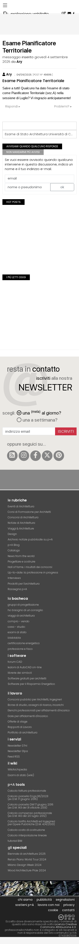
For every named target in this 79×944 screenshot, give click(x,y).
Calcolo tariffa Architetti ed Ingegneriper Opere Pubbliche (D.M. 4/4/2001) (31, 822)
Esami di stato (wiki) (21, 775)
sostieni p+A (24, 905)
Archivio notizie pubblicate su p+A (30, 539)
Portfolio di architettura (22, 732)
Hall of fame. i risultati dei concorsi (30, 567)
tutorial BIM (15, 841)
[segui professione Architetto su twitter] (47, 455)
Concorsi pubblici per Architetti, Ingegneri (35, 699)
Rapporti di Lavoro (20, 727)
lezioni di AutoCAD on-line (25, 667)
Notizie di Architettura (21, 523)
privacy (69, 905)
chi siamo (25, 899)
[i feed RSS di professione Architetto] (12, 455)
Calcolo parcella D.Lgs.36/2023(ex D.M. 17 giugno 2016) (28, 797)
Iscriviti (66, 431)
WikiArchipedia (17, 769)
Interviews (14, 578)
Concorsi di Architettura (23, 517)
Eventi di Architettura (21, 506)
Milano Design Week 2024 (24, 865)
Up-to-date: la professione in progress (33, 572)
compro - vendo (18, 621)
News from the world (21, 556)
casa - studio (16, 627)
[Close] (2, 942)
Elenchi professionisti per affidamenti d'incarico (39, 710)
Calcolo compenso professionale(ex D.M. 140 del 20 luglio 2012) (30, 814)
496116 (48, 74)
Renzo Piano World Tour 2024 (27, 859)
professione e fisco (20, 649)
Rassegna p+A (17, 589)
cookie (53, 910)
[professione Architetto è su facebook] (35, 455)
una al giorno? (42, 412)
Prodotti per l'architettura (24, 583)
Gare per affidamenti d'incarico (28, 716)
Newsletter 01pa (18, 751)
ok (62, 187)
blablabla (14, 638)
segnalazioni (65, 899)
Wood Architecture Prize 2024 (27, 870)
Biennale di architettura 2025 (27, 854)
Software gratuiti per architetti (27, 678)
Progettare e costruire (21, 561)
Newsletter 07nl (17, 745)
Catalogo (14, 550)
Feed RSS (14, 756)
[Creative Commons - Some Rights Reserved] (39, 917)
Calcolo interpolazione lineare (27, 835)
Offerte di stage (17, 721)
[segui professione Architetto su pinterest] (59, 455)
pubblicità (44, 899)
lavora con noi (48, 905)
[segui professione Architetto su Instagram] (24, 455)
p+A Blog (14, 545)
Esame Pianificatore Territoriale (33, 80)
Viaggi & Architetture (21, 528)
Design (12, 534)
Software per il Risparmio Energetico (31, 684)
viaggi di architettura (21, 615)
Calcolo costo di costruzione (26, 830)
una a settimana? (39, 420)
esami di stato (17, 632)
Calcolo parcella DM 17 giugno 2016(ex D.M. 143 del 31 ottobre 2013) (30, 806)
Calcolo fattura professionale (27, 791)
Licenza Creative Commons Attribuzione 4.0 (58, 925)
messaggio (11, 57)
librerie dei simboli (20, 673)
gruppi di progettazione (23, 604)
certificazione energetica (24, 643)
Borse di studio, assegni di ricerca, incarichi (36, 705)
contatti (68, 910)
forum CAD (15, 662)
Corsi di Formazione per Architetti (29, 512)
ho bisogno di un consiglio (25, 610)
